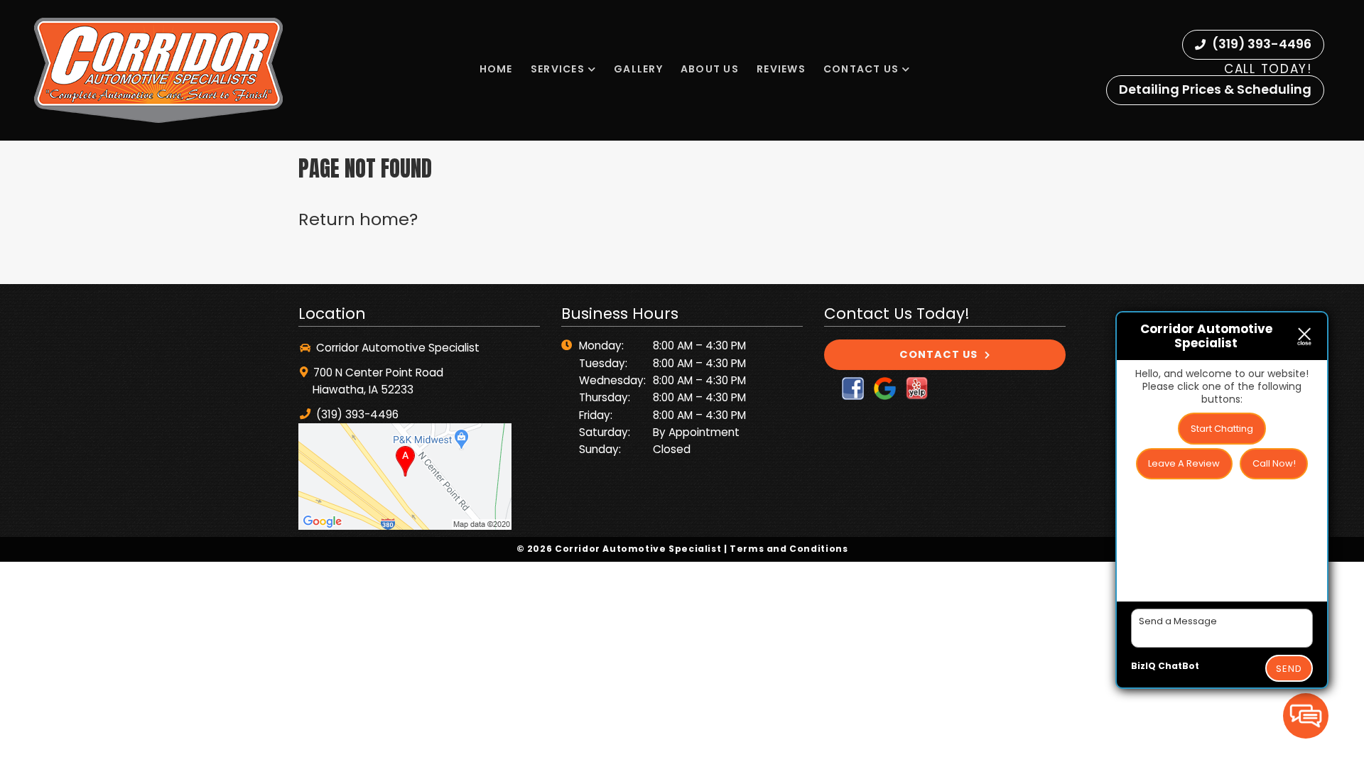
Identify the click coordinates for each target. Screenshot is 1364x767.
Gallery (638, 69)
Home (496, 69)
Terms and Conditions (789, 549)
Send (1289, 668)
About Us (710, 69)
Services (558, 69)
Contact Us (861, 69)
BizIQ (1143, 666)
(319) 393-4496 (1260, 44)
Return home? (358, 219)
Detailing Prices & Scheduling (1215, 89)
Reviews (781, 69)
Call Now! (1274, 463)
